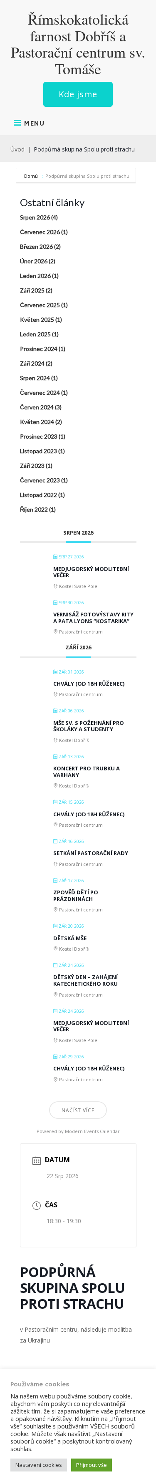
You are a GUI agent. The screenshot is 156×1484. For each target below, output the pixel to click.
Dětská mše (70, 938)
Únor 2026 (33, 261)
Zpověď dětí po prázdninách (75, 895)
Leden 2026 (35, 275)
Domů (31, 176)
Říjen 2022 (34, 509)
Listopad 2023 (38, 450)
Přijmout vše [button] (91, 1465)
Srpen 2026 (35, 217)
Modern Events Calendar (92, 1131)
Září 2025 (32, 290)
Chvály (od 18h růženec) (88, 683)
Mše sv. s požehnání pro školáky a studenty (88, 726)
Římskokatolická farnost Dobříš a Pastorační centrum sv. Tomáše (78, 44)
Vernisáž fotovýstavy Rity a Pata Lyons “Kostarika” (93, 618)
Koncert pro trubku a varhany (86, 772)
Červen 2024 (37, 407)
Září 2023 (32, 465)
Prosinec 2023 (38, 436)
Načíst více (78, 1110)
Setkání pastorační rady (90, 853)
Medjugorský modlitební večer (91, 572)
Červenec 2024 (40, 392)
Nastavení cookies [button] (38, 1465)
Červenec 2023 (40, 480)
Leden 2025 (35, 334)
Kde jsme (78, 94)
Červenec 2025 (40, 304)
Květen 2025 (37, 319)
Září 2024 (32, 363)
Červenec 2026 (40, 231)
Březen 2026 (36, 246)
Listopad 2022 (38, 494)
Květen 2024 (37, 421)
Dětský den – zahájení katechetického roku (85, 980)
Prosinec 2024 (38, 348)
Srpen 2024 (35, 377)
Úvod (17, 149)
